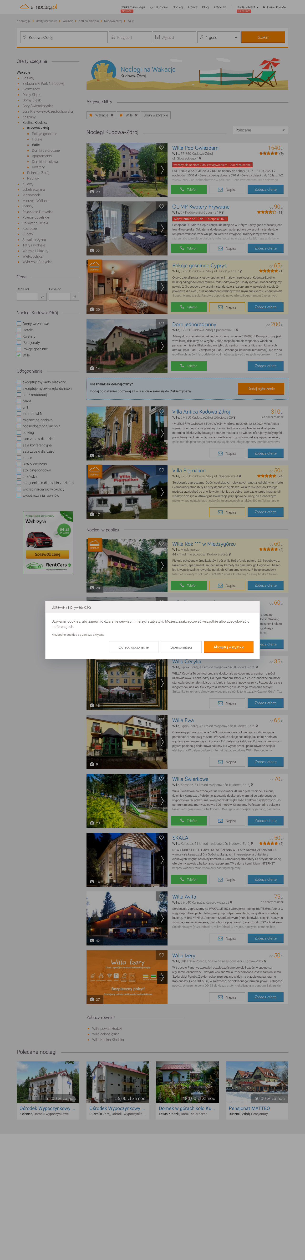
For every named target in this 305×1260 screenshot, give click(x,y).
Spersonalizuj (181, 647)
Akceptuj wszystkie (229, 647)
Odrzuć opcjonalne (133, 647)
